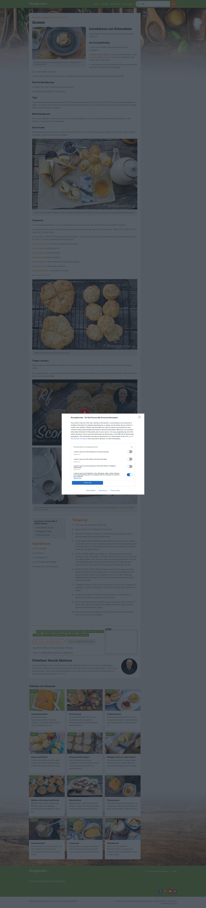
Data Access (103, 490)
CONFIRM (88, 483)
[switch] (129, 451)
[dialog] (103, 454)
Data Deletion (90, 490)
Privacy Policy (115, 490)
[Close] (140, 418)
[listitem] (103, 447)
